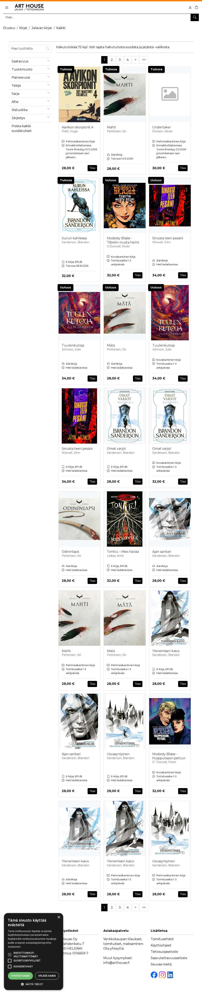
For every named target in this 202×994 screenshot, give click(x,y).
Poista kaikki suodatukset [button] (22, 128)
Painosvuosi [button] (21, 77)
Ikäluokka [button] (19, 110)
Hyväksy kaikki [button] (20, 975)
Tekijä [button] (16, 85)
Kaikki (60, 28)
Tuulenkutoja (73, 345)
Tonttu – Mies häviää (123, 552)
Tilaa (92, 168)
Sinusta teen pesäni (167, 238)
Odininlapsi (70, 552)
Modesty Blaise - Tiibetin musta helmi (123, 240)
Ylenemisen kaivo (166, 651)
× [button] (58, 917)
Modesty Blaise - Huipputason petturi (168, 756)
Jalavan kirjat (42, 28)
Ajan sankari (161, 552)
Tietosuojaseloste (164, 952)
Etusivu (9, 28)
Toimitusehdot (162, 939)
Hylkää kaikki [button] (47, 975)
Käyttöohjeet (161, 945)
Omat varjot (116, 449)
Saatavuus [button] (20, 61)
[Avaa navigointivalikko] (6, 7)
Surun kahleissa (74, 238)
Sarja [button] (15, 94)
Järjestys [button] (18, 118)
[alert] (33, 951)
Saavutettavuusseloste (169, 958)
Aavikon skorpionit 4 (77, 127)
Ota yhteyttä (113, 948)
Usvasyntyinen (118, 754)
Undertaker (161, 127)
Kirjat (23, 28)
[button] (33, 984)
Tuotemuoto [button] (22, 69)
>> (144, 60)
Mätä (111, 345)
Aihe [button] (15, 102)
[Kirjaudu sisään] (190, 7)
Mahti (111, 127)
